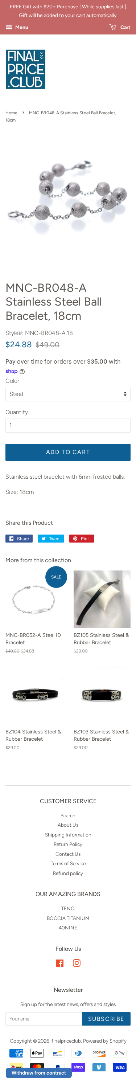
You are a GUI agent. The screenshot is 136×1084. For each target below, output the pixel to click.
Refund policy (68, 873)
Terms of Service (68, 863)
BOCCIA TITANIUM (68, 918)
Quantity (16, 412)
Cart (125, 27)
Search (68, 815)
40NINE (68, 927)
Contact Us (68, 854)
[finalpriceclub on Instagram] (77, 965)
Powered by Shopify (105, 1041)
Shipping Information (68, 835)
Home (11, 112)
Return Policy (68, 844)
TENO (68, 908)
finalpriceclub (66, 1041)
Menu (21, 27)
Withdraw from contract (39, 1073)
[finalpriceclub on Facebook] (59, 965)
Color (12, 380)
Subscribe (106, 1018)
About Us (68, 825)
